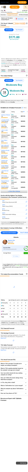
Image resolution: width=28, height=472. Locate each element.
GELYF (3, 213)
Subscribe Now (8, 429)
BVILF (3, 208)
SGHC (3, 204)
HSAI (3, 200)
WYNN (3, 217)
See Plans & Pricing (21, 429)
